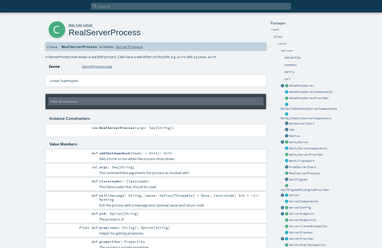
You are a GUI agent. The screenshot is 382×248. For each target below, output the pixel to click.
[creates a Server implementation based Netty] (287, 142)
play (72, 25)
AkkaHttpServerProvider (309, 98)
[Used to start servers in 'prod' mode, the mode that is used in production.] (287, 167)
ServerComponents (303, 201)
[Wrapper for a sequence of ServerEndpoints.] (287, 220)
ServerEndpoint (301, 214)
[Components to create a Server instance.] (287, 201)
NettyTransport (301, 161)
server (88, 25)
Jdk (291, 130)
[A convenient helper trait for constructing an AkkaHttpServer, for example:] (287, 104)
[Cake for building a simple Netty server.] (287, 149)
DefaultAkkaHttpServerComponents (309, 109)
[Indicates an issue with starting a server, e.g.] (287, 245)
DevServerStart (301, 123)
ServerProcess (301, 232)
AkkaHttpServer (301, 85)
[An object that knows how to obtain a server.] (287, 239)
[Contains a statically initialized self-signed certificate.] (287, 180)
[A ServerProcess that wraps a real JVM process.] (287, 173)
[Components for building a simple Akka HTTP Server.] (287, 92)
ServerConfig (300, 207)
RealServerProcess (304, 173)
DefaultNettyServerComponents (306, 118)
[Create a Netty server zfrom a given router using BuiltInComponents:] (282, 142)
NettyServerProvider (306, 154)
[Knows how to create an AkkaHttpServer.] (287, 98)
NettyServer (299, 142)
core (79, 25)
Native (294, 136)
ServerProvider (301, 238)
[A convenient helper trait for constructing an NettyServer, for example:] (287, 114)
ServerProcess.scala (97, 66)
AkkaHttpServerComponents (311, 92)
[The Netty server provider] (287, 155)
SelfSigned (298, 179)
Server (294, 195)
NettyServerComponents (308, 148)
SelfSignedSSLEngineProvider (305, 190)
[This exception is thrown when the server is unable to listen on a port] (287, 226)
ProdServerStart (302, 167)
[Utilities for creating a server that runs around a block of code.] (282, 195)
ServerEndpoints (302, 220)
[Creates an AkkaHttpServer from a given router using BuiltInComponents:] (282, 86)
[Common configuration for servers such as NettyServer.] (287, 208)
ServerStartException (307, 245)
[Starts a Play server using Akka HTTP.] (287, 86)
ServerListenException (308, 226)
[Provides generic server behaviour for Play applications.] (287, 195)
